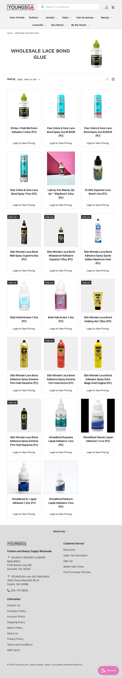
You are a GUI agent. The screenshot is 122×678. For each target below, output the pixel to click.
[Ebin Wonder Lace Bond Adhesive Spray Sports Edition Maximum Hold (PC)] (98, 230)
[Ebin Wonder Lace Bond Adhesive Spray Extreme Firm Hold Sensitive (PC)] (24, 354)
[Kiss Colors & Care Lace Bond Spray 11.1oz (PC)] (24, 168)
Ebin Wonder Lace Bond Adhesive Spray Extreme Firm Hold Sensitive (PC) (24, 379)
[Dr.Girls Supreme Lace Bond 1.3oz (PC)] (98, 168)
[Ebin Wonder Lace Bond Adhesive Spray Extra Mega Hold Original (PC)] (98, 354)
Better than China (73, 566)
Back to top (59, 531)
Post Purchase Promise (76, 572)
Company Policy (16, 611)
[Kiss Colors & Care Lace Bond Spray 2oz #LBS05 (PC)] (98, 106)
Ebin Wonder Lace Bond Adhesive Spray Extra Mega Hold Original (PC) (98, 379)
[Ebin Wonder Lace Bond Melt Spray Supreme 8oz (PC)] (24, 230)
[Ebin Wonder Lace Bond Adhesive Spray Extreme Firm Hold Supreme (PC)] (24, 416)
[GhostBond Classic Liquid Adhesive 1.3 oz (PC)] (98, 416)
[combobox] (69, 7)
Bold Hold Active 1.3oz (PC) (61, 319)
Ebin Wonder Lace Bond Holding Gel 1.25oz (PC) (98, 319)
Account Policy (16, 616)
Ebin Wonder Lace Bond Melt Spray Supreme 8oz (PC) (24, 255)
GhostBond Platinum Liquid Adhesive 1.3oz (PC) (60, 503)
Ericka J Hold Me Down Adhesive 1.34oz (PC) (24, 130)
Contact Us (13, 605)
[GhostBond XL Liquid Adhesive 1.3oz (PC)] (24, 477)
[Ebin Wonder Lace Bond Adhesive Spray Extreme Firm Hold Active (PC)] (61, 354)
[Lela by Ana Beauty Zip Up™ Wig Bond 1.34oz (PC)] (61, 168)
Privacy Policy (15, 638)
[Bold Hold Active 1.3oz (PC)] (61, 296)
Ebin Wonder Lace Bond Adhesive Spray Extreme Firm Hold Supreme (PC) (24, 441)
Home (9, 33)
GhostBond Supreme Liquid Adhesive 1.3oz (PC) (60, 441)
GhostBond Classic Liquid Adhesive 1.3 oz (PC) (98, 439)
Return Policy (15, 627)
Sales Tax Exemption (75, 555)
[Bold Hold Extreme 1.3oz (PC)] (24, 296)
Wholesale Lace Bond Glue (27, 33)
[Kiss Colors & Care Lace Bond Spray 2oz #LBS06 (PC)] (61, 106)
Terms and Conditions (20, 644)
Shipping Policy (16, 622)
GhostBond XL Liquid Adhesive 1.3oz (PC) (24, 501)
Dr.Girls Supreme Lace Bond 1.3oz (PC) (98, 192)
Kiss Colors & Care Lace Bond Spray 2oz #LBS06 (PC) (61, 132)
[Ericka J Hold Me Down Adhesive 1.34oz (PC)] (24, 106)
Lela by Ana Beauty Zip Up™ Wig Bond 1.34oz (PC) (61, 194)
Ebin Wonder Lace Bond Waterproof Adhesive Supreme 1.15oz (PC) (61, 255)
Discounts (69, 549)
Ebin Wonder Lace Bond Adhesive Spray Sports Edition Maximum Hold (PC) (98, 257)
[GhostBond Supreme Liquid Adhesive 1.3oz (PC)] (61, 416)
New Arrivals (17, 17)
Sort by (11, 79)
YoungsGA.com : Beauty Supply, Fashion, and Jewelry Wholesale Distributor (48, 665)
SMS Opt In (13, 650)
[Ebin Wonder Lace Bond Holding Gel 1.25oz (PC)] (98, 296)
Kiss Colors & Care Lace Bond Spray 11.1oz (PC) (24, 192)
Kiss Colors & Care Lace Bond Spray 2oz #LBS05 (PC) (98, 132)
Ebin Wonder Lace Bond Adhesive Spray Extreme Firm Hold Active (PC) (61, 379)
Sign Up (68, 560)
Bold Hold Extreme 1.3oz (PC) (24, 319)
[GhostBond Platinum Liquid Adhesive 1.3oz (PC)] (61, 477)
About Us (12, 633)
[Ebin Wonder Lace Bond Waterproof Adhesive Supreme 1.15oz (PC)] (61, 230)
